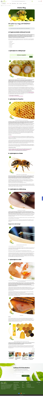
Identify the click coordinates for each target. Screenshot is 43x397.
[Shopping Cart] (41, 1)
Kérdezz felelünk (14, 3)
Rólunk (17, 3)
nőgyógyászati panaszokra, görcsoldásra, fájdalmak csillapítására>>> (20, 149)
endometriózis (11, 136)
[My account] (39, 1)
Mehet (31, 56)
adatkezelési (19, 370)
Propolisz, (10, 149)
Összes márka (24, 3)
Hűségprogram (15, 388)
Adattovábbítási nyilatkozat (17, 387)
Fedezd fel (23, 387)
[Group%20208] (38, 384)
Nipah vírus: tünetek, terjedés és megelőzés (31, 358)
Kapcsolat (20, 3)
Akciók (8, 3)
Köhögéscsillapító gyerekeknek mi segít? (18, 358)
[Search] (32, 1)
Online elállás (15, 389)
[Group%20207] (37, 384)
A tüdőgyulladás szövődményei (11, 358)
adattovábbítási (24, 370)
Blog (10, 3)
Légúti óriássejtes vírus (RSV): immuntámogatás (25, 358)
